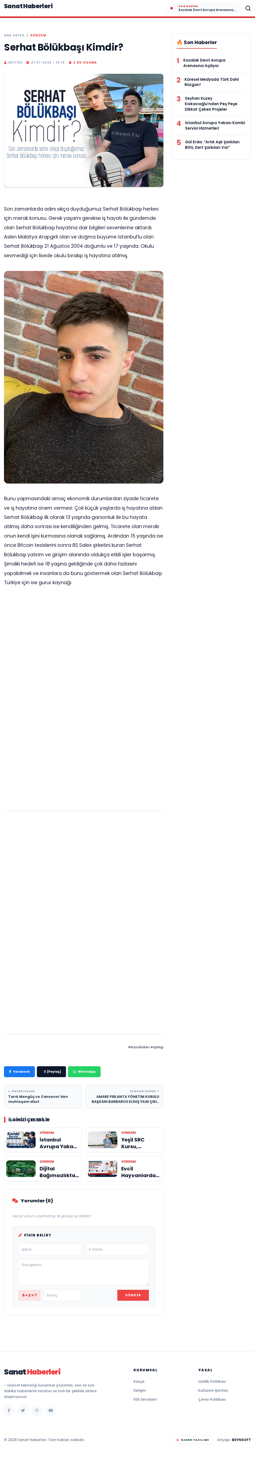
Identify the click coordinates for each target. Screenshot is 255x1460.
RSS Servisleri (145, 1399)
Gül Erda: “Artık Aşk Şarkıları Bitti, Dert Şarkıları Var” (212, 144)
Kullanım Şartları (213, 1390)
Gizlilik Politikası (212, 1381)
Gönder (133, 1295)
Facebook (21, 1071)
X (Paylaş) (52, 1071)
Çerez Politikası (212, 1399)
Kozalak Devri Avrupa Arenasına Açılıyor (204, 63)
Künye (138, 1381)
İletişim (139, 1390)
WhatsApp (87, 1071)
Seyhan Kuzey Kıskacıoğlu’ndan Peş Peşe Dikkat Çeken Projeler (211, 104)
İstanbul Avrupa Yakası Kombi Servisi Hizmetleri (215, 125)
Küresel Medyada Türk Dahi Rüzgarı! (212, 82)
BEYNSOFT (241, 1439)
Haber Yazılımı (195, 1440)
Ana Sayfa (14, 35)
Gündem (38, 35)
